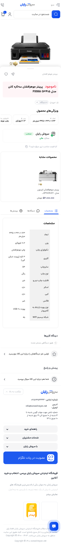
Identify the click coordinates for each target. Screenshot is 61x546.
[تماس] (2, 5)
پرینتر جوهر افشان (50, 74)
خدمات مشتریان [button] (30, 437)
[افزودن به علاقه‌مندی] (6, 74)
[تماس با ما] (54, 526)
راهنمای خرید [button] (30, 429)
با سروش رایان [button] (30, 446)
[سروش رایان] (27, 5)
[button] (10, 14)
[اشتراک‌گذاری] (13, 74)
